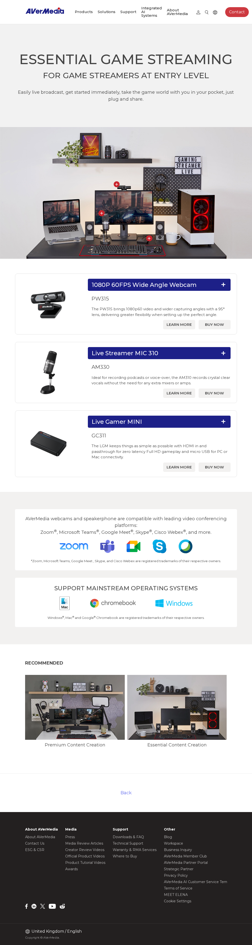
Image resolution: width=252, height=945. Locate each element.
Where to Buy (125, 856)
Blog (168, 837)
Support (128, 11)
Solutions (106, 11)
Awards (71, 869)
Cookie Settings (177, 901)
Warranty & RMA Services (135, 850)
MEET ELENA (176, 894)
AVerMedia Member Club (185, 856)
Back (126, 793)
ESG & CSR (34, 850)
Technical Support (128, 843)
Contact (237, 12)
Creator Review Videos (84, 850)
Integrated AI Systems (151, 12)
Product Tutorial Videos (85, 862)
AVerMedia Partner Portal (186, 862)
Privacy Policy (176, 875)
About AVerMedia (177, 12)
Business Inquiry (178, 850)
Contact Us (34, 843)
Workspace (173, 843)
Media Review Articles (84, 843)
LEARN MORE (179, 324)
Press (70, 837)
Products (84, 11)
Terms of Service (178, 888)
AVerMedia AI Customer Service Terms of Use (203, 882)
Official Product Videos (85, 856)
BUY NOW (214, 324)
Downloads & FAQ (128, 837)
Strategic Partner (178, 869)
